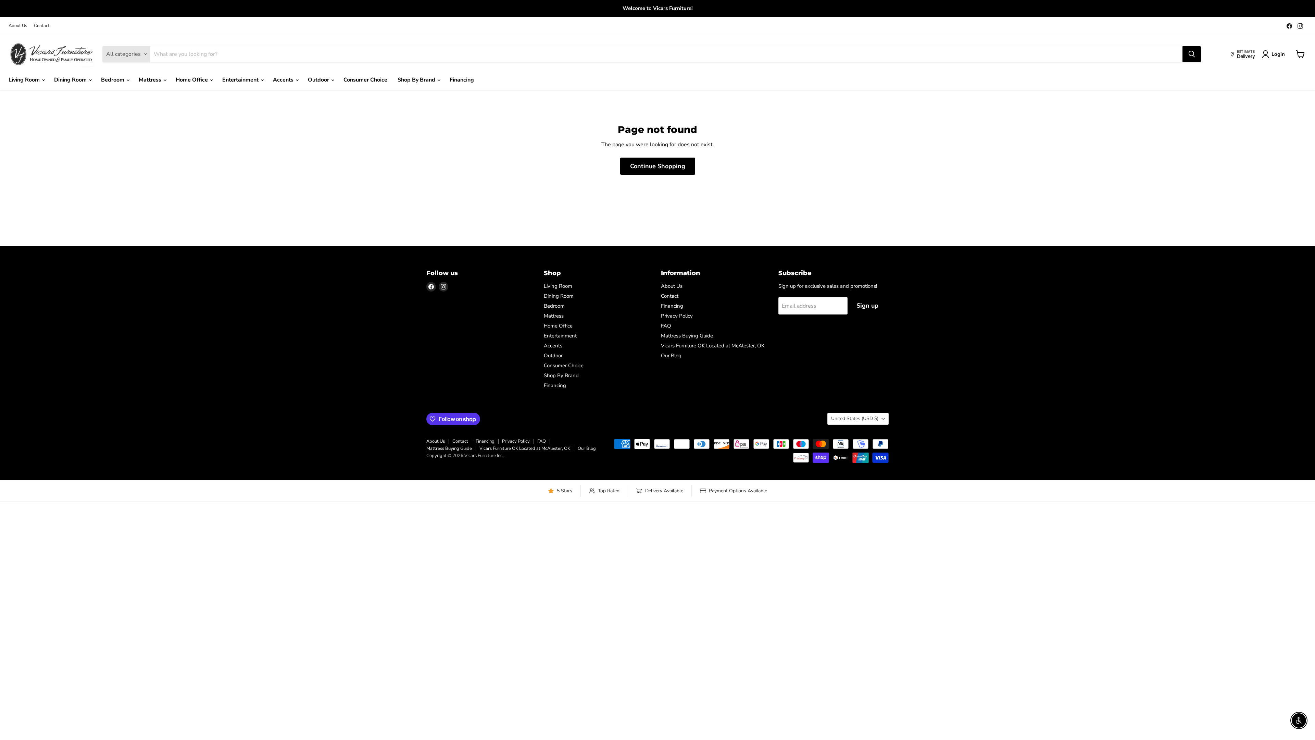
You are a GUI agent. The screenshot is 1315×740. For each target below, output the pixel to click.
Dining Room (71, 80)
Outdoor (319, 80)
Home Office (192, 80)
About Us (18, 25)
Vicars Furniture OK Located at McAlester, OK (712, 345)
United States (854, 418)
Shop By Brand (417, 80)
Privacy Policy (677, 315)
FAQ (666, 325)
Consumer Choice (365, 80)
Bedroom (113, 80)
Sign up (867, 305)
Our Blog (671, 355)
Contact (42, 25)
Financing (462, 80)
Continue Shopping (657, 166)
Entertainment (241, 80)
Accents (284, 80)
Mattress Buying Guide (687, 335)
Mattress (151, 80)
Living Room (25, 80)
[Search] (1191, 54)
